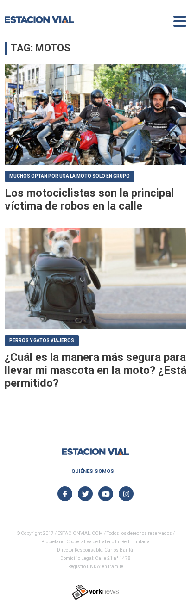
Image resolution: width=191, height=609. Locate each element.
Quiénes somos (92, 471)
